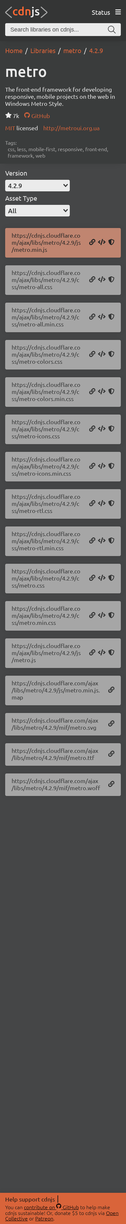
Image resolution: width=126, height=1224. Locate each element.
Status (101, 12)
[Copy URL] (92, 242)
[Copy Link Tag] (102, 279)
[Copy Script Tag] (102, 242)
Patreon (44, 1218)
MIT (10, 127)
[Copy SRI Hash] (111, 242)
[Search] (112, 29)
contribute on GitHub (51, 1206)
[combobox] (37, 185)
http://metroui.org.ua (71, 127)
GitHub (40, 115)
